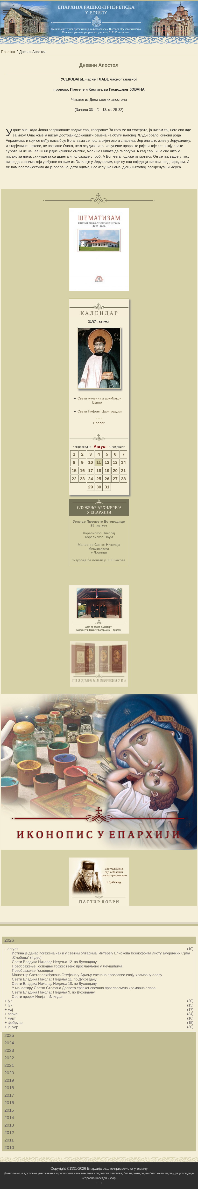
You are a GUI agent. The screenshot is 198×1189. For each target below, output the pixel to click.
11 (98, 462)
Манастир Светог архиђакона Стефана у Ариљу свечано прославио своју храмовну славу (87, 975)
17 (90, 470)
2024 (9, 1042)
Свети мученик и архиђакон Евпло (99, 400)
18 (98, 470)
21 (123, 470)
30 (98, 487)
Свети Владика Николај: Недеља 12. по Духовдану (54, 962)
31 (107, 487)
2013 (9, 1125)
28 (123, 478)
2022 (9, 1057)
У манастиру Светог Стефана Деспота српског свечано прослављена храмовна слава (84, 988)
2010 (9, 1147)
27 (115, 478)
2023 (9, 1050)
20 (115, 470)
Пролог (99, 423)
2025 (9, 1035)
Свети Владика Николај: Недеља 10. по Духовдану (54, 983)
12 (107, 462)
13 (115, 462)
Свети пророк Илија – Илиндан (37, 996)
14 (123, 462)
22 (74, 478)
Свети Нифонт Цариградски (100, 411)
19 (107, 470)
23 (82, 478)
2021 (9, 1065)
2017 (9, 1095)
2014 (9, 1117)
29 (90, 487)
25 (98, 478)
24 (90, 478)
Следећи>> (117, 447)
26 (107, 478)
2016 (9, 1102)
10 (90, 462)
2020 (9, 1072)
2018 (9, 1087)
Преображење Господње (32, 970)
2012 (9, 1132)
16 (82, 470)
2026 (9, 940)
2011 (9, 1140)
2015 (9, 1110)
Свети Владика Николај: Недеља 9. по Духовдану (53, 992)
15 (74, 470)
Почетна (8, 52)
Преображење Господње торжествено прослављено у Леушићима (67, 966)
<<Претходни (82, 447)
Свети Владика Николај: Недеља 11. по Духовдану (54, 979)
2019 (9, 1080)
